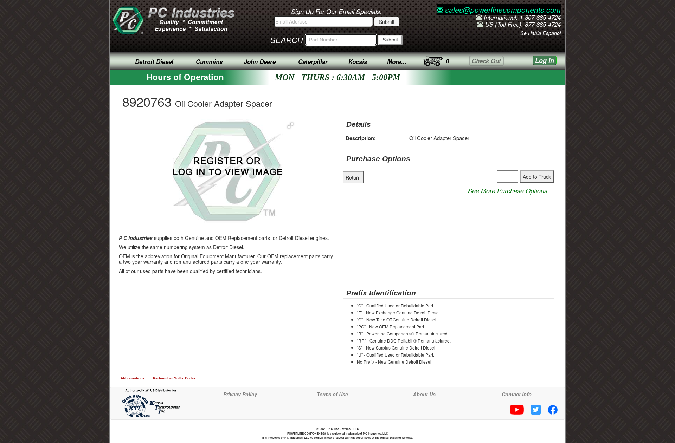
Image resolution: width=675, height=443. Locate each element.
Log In (544, 60)
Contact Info (517, 394)
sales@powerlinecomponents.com (502, 9)
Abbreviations (132, 378)
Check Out (486, 61)
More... (396, 61)
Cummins (209, 61)
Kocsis (357, 61)
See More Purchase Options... (510, 190)
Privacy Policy (240, 394)
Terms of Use (332, 394)
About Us (424, 394)
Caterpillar (313, 61)
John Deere (260, 61)
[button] (290, 125)
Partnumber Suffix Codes (174, 378)
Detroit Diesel (154, 61)
